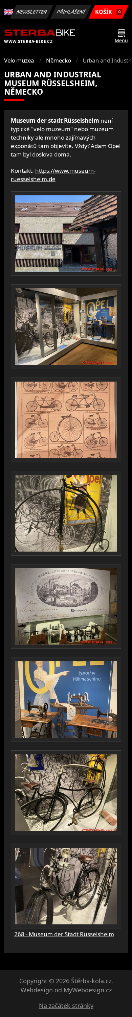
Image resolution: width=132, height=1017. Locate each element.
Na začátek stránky (66, 1005)
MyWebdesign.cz (88, 990)
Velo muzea (19, 60)
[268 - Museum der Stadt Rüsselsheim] (66, 233)
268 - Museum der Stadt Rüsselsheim (64, 934)
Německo (58, 60)
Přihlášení (71, 11)
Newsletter (31, 11)
